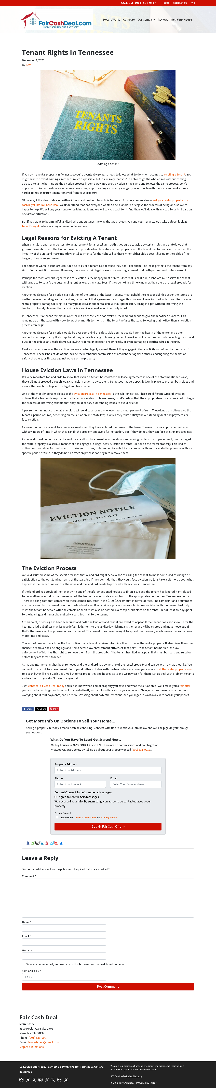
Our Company (146, 20)
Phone (59, 778)
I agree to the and (88, 817)
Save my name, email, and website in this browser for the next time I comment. (76, 964)
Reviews (163, 20)
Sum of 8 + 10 (31, 971)
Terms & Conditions (85, 817)
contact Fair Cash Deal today (46, 686)
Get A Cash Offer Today (32, 1067)
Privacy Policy (109, 817)
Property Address (66, 764)
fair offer (185, 686)
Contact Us (54, 1067)
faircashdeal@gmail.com (43, 1042)
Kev (28, 65)
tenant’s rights (31, 226)
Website (27, 950)
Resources (25, 1072)
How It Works (111, 20)
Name (26, 922)
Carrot (153, 1083)
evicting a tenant (174, 174)
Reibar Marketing (134, 1076)
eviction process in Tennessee (92, 394)
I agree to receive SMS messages (78, 797)
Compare (129, 20)
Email (113, 778)
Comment (29, 876)
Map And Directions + (32, 1047)
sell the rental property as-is (174, 669)
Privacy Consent (63, 813)
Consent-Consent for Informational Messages (83, 792)
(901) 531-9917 (141, 750)
